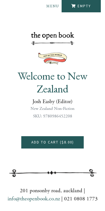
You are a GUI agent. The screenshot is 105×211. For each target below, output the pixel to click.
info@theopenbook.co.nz (34, 199)
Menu (52, 6)
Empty (84, 6)
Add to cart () (52, 142)
